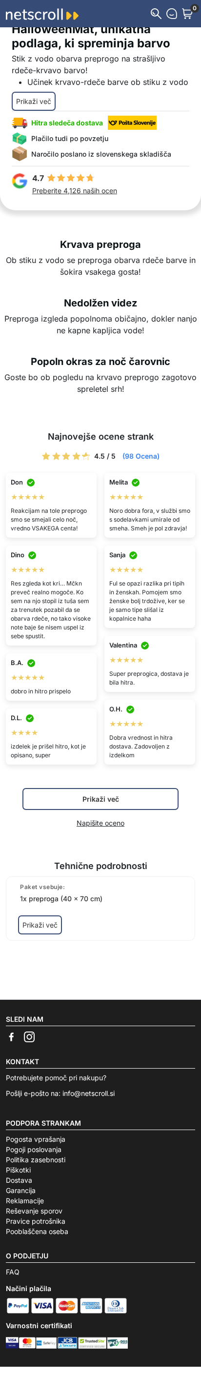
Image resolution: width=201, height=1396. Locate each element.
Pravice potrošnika (35, 1221)
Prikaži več (33, 101)
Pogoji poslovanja (33, 1149)
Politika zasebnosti (35, 1159)
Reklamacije (25, 1200)
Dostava (19, 1180)
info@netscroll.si (88, 1093)
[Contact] (172, 13)
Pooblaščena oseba (37, 1231)
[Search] (156, 13)
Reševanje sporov (34, 1211)
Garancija (21, 1190)
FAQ (13, 1272)
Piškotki (18, 1170)
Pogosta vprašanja (35, 1139)
